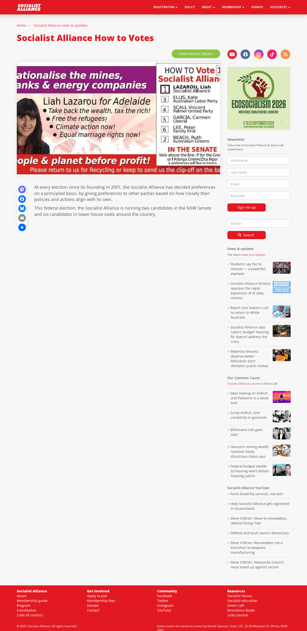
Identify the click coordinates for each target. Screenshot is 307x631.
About (21, 596)
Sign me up (246, 207)
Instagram (165, 605)
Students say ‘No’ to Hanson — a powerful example (248, 269)
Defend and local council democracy (259, 533)
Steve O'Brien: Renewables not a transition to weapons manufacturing (256, 547)
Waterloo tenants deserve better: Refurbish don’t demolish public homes (249, 358)
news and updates (253, 255)
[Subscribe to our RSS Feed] (285, 54)
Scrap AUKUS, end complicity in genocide (248, 415)
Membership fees (101, 600)
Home (21, 25)
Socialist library (239, 596)
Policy (190, 7)
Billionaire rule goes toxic (246, 432)
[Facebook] (22, 198)
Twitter (162, 600)
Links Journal (237, 615)
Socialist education (242, 600)
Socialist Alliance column (243, 384)
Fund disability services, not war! (256, 493)
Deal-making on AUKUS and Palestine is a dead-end (249, 398)
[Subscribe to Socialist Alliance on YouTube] (232, 54)
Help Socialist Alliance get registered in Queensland (259, 506)
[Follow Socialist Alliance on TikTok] (272, 54)
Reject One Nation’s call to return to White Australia (249, 312)
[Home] (30, 7)
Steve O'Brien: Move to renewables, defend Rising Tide (258, 520)
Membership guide (32, 600)
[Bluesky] (22, 208)
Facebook (164, 596)
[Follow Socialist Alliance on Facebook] (245, 54)
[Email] (22, 217)
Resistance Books (241, 610)
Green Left (235, 605)
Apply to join (97, 596)
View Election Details (196, 53)
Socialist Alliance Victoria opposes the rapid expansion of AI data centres (250, 290)
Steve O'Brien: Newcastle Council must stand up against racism (256, 564)
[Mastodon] (22, 189)
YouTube (164, 610)
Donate (257, 7)
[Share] (22, 227)
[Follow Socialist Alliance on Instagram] (259, 54)
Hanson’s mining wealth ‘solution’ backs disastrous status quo (249, 451)
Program (23, 605)
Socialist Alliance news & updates (61, 25)
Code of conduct (30, 615)
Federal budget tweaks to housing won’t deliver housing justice (249, 471)
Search (248, 235)
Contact (93, 610)
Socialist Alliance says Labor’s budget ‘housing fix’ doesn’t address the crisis (249, 334)
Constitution (26, 610)
